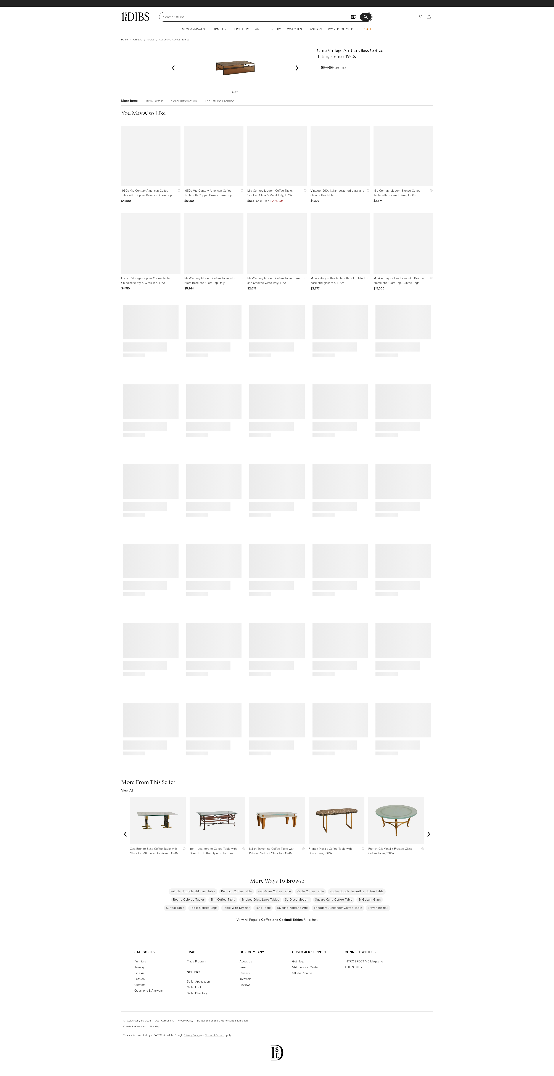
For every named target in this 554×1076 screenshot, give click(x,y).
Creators (139, 985)
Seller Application (198, 981)
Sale (368, 29)
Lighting (241, 29)
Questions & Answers (148, 990)
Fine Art (139, 973)
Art (258, 29)
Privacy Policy (185, 1020)
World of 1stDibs (343, 29)
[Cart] (429, 17)
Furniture (220, 29)
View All (127, 790)
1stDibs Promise (302, 973)
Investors (245, 979)
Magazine (364, 961)
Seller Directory (197, 993)
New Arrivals (193, 29)
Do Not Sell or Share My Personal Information (222, 1020)
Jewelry (274, 29)
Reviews (245, 985)
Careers (245, 973)
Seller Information (184, 100)
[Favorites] (421, 17)
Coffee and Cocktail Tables (174, 39)
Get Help (298, 961)
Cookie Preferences (134, 1026)
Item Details (154, 100)
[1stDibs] (135, 16)
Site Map (154, 1026)
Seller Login (195, 987)
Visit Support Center (305, 967)
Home (124, 39)
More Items (129, 100)
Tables (151, 39)
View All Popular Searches (277, 919)
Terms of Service (214, 1035)
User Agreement (164, 1020)
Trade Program (196, 961)
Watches (294, 29)
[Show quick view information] (178, 190)
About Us (246, 961)
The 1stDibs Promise (219, 100)
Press (243, 967)
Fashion (315, 29)
